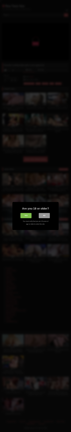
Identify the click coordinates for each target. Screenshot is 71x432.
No (44, 215)
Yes (26, 215)
